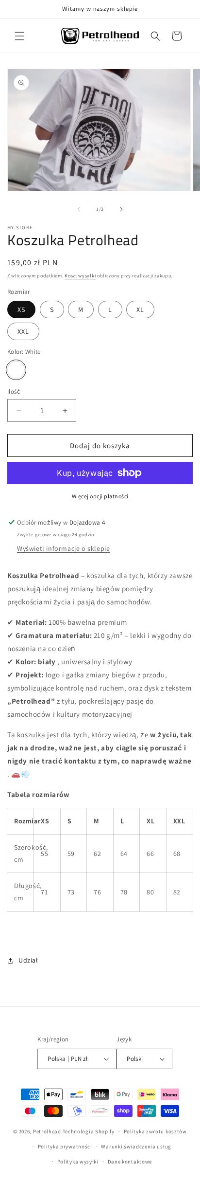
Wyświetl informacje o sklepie (63, 548)
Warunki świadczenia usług (136, 1146)
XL (140, 309)
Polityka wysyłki (78, 1161)
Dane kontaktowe (130, 1161)
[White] (16, 370)
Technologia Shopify (89, 1131)
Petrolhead (47, 1131)
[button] (19, 36)
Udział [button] (28, 960)
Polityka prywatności (65, 1146)
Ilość (13, 391)
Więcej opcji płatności (100, 496)
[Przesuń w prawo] (121, 209)
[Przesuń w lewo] (78, 209)
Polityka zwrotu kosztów (155, 1131)
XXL (23, 331)
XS (21, 309)
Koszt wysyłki (80, 276)
